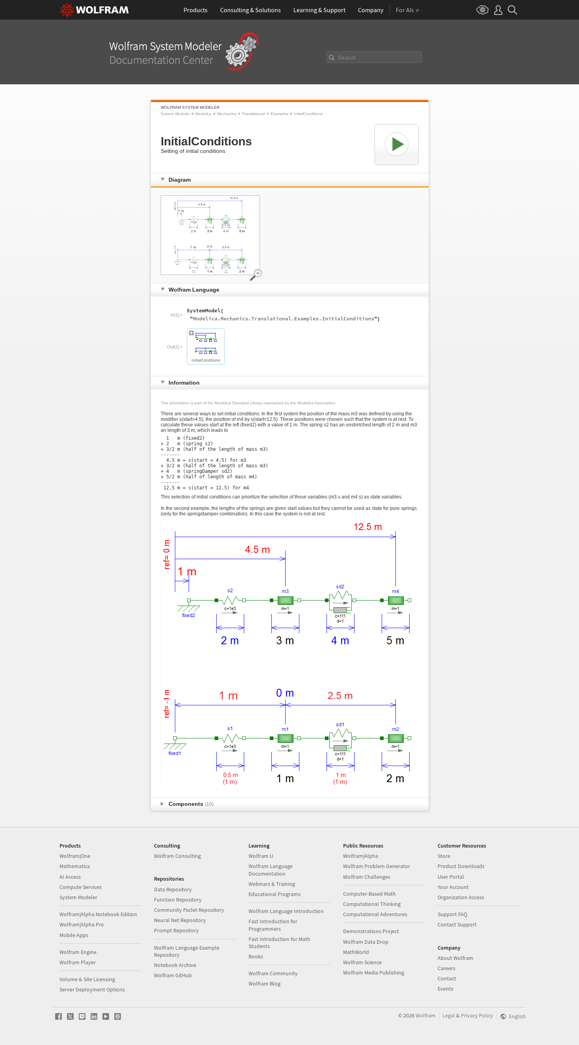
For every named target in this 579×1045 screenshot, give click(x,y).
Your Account (453, 887)
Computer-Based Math (369, 893)
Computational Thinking (372, 903)
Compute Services (80, 887)
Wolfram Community (273, 973)
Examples (279, 114)
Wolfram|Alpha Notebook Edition (98, 914)
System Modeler (175, 114)
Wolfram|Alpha (360, 855)
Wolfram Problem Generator (376, 866)
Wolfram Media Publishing (373, 972)
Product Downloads (461, 866)
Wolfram (426, 1015)
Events (445, 988)
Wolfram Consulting (177, 855)
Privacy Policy (477, 1015)
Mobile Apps (73, 935)
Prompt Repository (176, 930)
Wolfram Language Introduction (286, 911)
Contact (447, 978)
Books (256, 956)
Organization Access (461, 897)
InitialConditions (308, 114)
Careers (446, 968)
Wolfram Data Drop (365, 941)
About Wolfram (455, 957)
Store (444, 855)
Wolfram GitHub (173, 975)
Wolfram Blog (264, 983)
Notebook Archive (175, 965)
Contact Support (457, 924)
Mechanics (226, 114)
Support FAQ (452, 914)
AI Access (70, 876)
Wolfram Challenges (366, 876)
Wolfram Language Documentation (271, 870)
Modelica (203, 114)
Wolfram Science (362, 962)
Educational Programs (275, 894)
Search (347, 57)
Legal (448, 1015)
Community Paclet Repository (189, 909)
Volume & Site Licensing (87, 979)
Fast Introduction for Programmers (273, 925)
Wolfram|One (74, 855)
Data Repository (173, 889)
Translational (253, 114)
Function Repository (178, 899)
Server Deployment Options (92, 989)
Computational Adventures (375, 914)
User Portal (451, 876)
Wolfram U (261, 855)
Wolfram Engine (77, 952)
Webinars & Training (272, 883)
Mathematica (74, 866)
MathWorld (356, 952)
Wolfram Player (77, 962)
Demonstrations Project (371, 931)
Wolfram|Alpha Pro (81, 924)
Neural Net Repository (180, 920)
